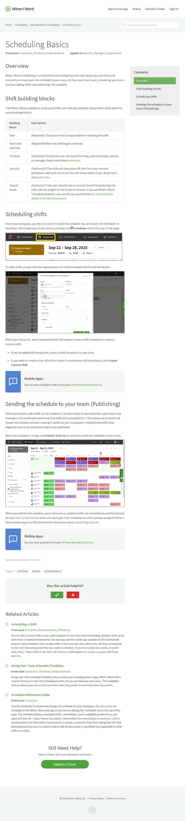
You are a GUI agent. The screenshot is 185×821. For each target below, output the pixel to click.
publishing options (86, 522)
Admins (88, 53)
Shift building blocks (148, 88)
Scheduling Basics (53, 571)
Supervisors (114, 53)
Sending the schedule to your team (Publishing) (154, 106)
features (36, 571)
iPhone (75, 385)
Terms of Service (116, 798)
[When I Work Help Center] (20, 9)
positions (74, 160)
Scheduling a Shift (23, 624)
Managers (100, 53)
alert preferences (26, 518)
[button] (57, 595)
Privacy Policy (96, 798)
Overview (141, 81)
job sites (44, 177)
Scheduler (48, 223)
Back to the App (118, 9)
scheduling (22, 571)
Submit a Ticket (155, 9)
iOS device (39, 53)
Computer (25, 53)
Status (137, 9)
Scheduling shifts (146, 96)
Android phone (93, 385)
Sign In (174, 9)
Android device (55, 53)
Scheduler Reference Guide (30, 695)
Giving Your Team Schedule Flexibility (37, 666)
